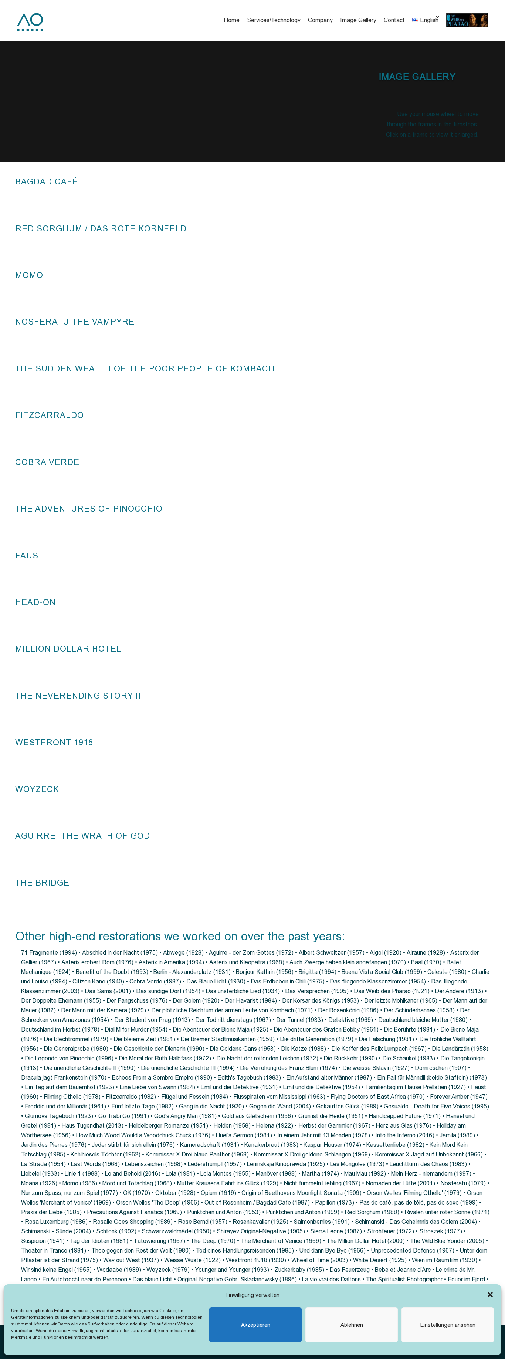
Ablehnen (351, 1325)
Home (232, 20)
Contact (394, 20)
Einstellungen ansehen (447, 1325)
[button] (490, 1294)
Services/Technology (274, 20)
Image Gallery (358, 20)
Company (320, 20)
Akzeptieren (255, 1325)
